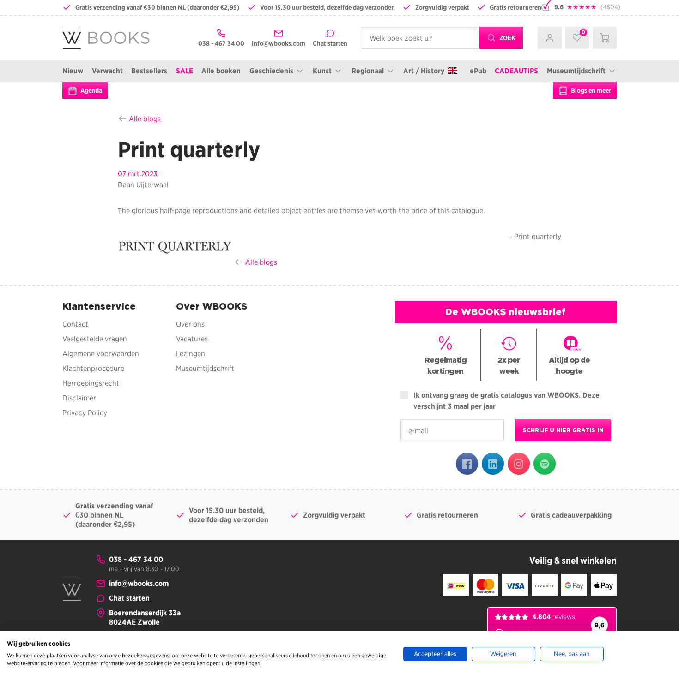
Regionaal (368, 70)
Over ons (190, 324)
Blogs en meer (590, 90)
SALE (184, 70)
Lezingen (190, 353)
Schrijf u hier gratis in (563, 430)
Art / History (423, 70)
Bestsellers (149, 70)
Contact (75, 324)
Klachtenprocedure (93, 368)
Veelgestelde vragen (94, 338)
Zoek (506, 38)
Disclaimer (79, 398)
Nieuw (72, 70)
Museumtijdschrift (576, 70)
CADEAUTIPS (516, 70)
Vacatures (192, 338)
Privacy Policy (84, 412)
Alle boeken (221, 70)
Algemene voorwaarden (100, 353)
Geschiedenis (271, 70)
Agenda (90, 90)
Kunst (322, 70)
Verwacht (107, 70)
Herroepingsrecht (90, 383)
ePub (478, 70)
